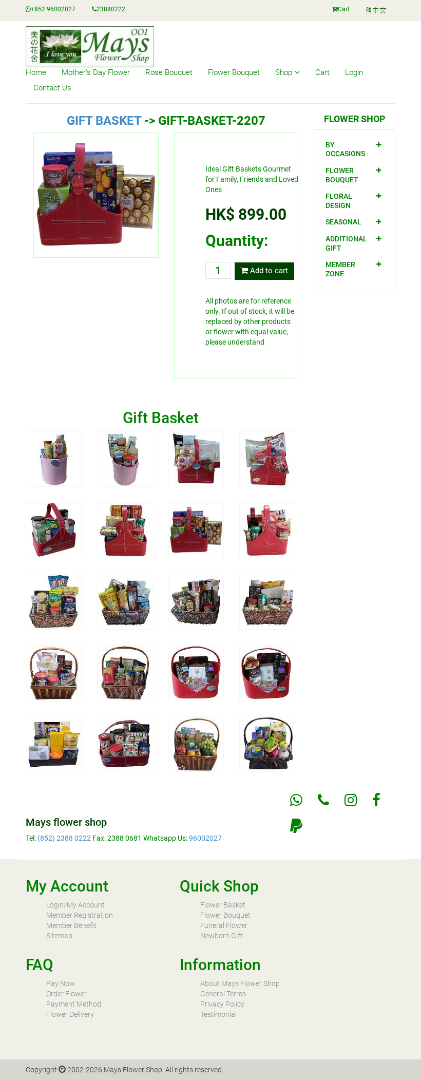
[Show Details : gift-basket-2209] (53, 601)
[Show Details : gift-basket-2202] (125, 458)
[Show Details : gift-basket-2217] (53, 744)
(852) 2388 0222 (64, 838)
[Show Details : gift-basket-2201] (53, 458)
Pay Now (60, 983)
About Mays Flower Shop (240, 983)
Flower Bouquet (234, 72)
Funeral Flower (223, 925)
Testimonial (218, 1014)
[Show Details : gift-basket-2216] (267, 672)
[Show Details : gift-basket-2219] (196, 744)
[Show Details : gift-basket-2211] (196, 601)
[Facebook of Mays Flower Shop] (376, 800)
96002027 (205, 838)
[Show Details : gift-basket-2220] (267, 743)
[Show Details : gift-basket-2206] (125, 529)
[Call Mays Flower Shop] (323, 800)
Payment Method (73, 1004)
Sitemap (59, 936)
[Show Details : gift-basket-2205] (53, 529)
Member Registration (79, 915)
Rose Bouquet (169, 72)
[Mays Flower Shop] (376, 10)
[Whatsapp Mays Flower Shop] (296, 800)
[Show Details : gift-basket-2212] (267, 601)
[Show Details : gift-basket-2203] (196, 458)
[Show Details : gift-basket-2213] (53, 672)
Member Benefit (71, 925)
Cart (344, 9)
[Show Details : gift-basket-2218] (125, 744)
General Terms (223, 994)
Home (36, 72)
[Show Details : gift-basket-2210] (125, 601)
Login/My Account (75, 905)
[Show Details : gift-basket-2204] (267, 458)
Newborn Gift (221, 936)
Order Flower (66, 994)
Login (354, 72)
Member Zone (340, 269)
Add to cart (268, 270)
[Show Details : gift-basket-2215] (196, 672)
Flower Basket (222, 905)
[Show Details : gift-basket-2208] (267, 529)
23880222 (111, 9)
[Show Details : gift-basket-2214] (125, 672)
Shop (283, 72)
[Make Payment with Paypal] (296, 826)
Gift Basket (104, 120)
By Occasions (345, 149)
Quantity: (236, 241)
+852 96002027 (53, 9)
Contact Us (52, 87)
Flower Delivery (70, 1014)
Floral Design (339, 201)
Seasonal (343, 222)
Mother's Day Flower (96, 72)
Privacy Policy (222, 1004)
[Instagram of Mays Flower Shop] (351, 800)
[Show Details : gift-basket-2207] (196, 529)
